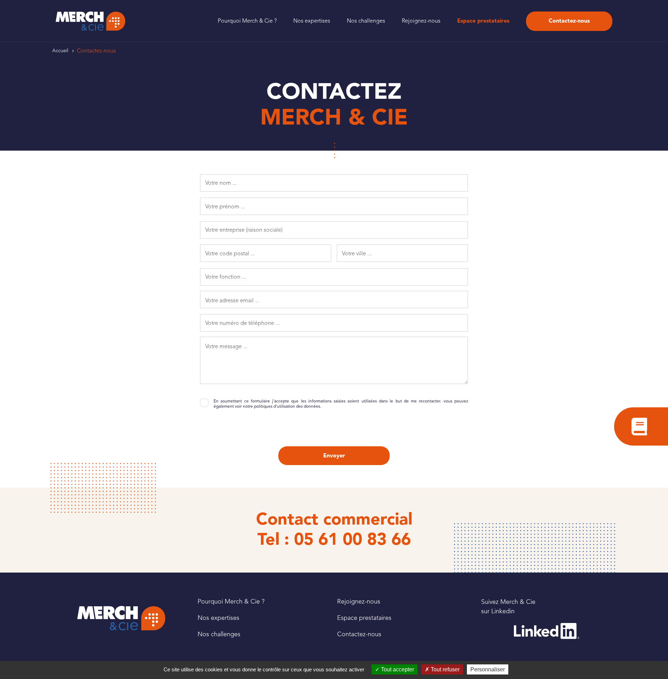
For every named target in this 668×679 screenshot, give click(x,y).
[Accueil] (90, 21)
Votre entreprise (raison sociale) (244, 230)
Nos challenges (366, 20)
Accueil (60, 51)
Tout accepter (397, 669)
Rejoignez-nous (421, 20)
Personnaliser (487, 669)
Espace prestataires (483, 20)
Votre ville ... (357, 253)
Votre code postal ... (230, 253)
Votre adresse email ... (232, 300)
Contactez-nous (569, 20)
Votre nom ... (221, 183)
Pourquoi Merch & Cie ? (247, 20)
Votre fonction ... (225, 277)
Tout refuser (444, 669)
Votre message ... (226, 346)
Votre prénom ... (225, 206)
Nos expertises (311, 20)
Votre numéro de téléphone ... (242, 323)
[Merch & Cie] (121, 618)
